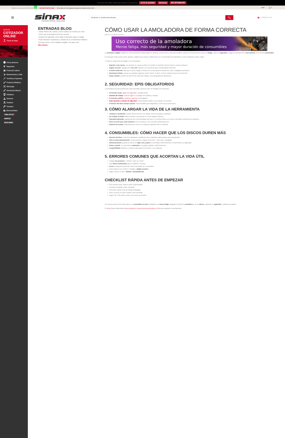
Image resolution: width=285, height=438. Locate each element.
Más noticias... (43, 45)
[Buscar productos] (229, 17)
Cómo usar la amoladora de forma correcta (54, 34)
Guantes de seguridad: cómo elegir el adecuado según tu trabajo (61, 37)
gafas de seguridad (129, 93)
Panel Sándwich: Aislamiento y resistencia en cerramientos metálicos (63, 40)
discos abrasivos (130, 208)
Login (263, 7)
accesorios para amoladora (146, 208)
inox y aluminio (152, 137)
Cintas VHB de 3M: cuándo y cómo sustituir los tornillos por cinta (61, 31)
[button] (177, 2)
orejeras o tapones (130, 98)
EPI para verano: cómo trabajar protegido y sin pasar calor (59, 42)
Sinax (109, 208)
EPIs (158, 208)
